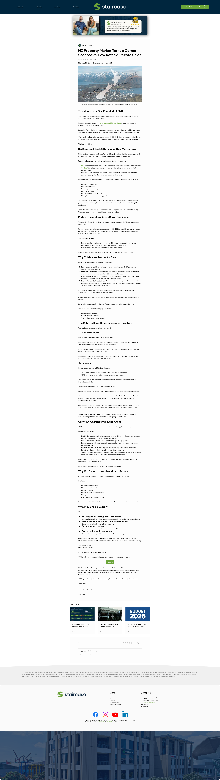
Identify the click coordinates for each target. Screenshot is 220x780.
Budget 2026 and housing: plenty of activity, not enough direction (137, 625)
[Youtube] (115, 714)
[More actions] (141, 45)
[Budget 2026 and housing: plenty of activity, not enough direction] (137, 614)
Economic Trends (121, 579)
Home (111, 697)
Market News (82, 583)
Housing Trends (108, 579)
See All (148, 604)
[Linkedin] (125, 714)
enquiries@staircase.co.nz (149, 703)
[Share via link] (91, 589)
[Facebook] (95, 714)
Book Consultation (115, 704)
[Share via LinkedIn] (87, 589)
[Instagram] (105, 714)
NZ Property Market (84, 579)
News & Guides (114, 703)
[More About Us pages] (60, 6)
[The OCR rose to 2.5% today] (110, 614)
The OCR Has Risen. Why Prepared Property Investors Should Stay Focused (109, 625)
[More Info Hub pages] (23, 6)
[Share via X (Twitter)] (83, 589)
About (111, 699)
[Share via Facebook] (79, 589)
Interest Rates (97, 579)
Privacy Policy (100, 721)
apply (111, 721)
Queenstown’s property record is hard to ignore (81, 625)
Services (112, 701)
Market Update (133, 579)
